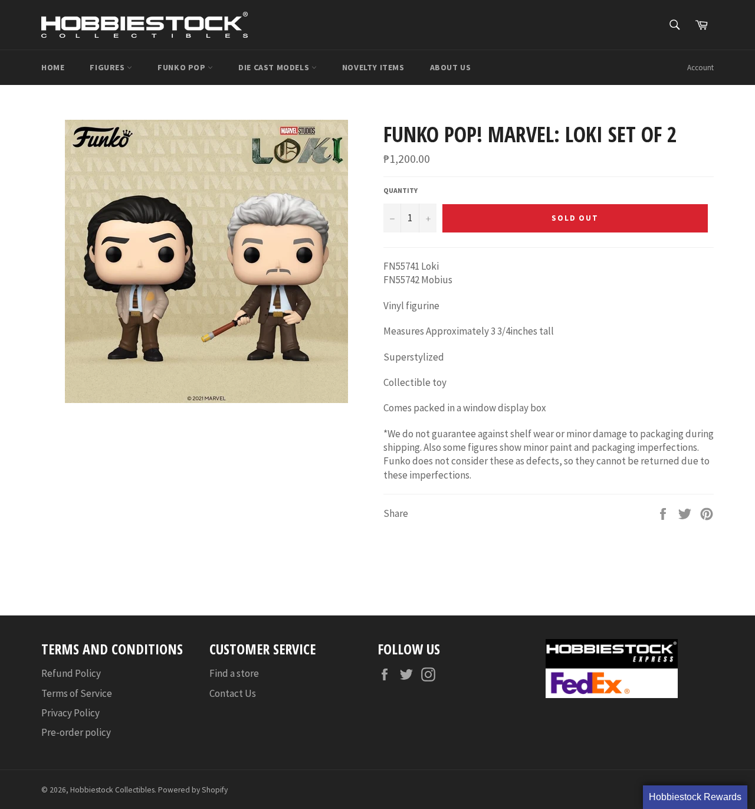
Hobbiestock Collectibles (112, 790)
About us (450, 67)
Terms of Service (76, 693)
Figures (108, 67)
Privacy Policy (70, 712)
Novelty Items (373, 67)
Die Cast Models (274, 67)
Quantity (400, 190)
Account (700, 68)
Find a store (234, 673)
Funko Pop (182, 67)
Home (52, 67)
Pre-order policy (76, 732)
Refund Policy (71, 673)
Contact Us (232, 693)
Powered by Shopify (193, 790)
